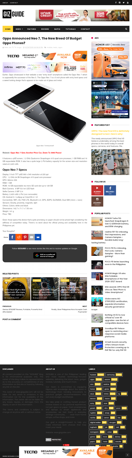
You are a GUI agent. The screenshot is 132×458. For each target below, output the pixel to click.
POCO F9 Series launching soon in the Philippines (117, 263)
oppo (60, 47)
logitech (93, 427)
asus (92, 394)
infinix (106, 394)
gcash (92, 408)
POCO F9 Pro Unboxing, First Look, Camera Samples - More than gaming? (115, 252)
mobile (49, 47)
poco (118, 408)
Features (31, 29)
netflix (92, 418)
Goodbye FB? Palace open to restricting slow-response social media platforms (117, 332)
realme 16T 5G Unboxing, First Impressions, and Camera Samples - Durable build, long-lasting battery (109, 237)
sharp (107, 413)
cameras (37, 280)
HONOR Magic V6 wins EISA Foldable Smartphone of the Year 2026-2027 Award (116, 277)
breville (118, 441)
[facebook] (115, 2)
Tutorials (71, 29)
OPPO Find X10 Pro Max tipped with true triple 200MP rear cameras (15, 292)
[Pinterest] (25, 237)
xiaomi (107, 379)
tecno (107, 398)
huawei (93, 375)
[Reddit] (18, 237)
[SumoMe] (38, 237)
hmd (105, 437)
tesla (105, 441)
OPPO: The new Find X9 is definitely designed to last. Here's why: (110, 132)
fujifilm (93, 413)
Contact (14, 3)
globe (107, 389)
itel (119, 418)
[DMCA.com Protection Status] (53, 440)
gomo (92, 437)
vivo (91, 384)
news (55, 47)
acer (105, 403)
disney (117, 437)
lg (119, 394)
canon (106, 418)
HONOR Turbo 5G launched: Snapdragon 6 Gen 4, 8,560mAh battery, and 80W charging (117, 222)
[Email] (31, 237)
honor (92, 389)
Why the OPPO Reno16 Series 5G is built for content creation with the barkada (73, 291)
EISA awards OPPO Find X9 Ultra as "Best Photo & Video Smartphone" (45, 292)
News (18, 29)
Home (7, 29)
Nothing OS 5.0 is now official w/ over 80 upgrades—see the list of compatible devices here (117, 319)
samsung (110, 375)
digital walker (95, 422)
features (65, 280)
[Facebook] (12, 237)
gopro (92, 441)
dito (106, 408)
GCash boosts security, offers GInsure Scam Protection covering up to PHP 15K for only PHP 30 (117, 346)
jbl (106, 427)
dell (117, 427)
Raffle (57, 29)
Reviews (45, 29)
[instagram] (119, 2)
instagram (94, 432)
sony (92, 403)
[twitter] (123, 2)
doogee (112, 422)
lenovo (93, 398)
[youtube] (127, 2)
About (5, 3)
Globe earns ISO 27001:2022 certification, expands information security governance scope (109, 304)
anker (109, 432)
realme (106, 384)
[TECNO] (66, 452)
